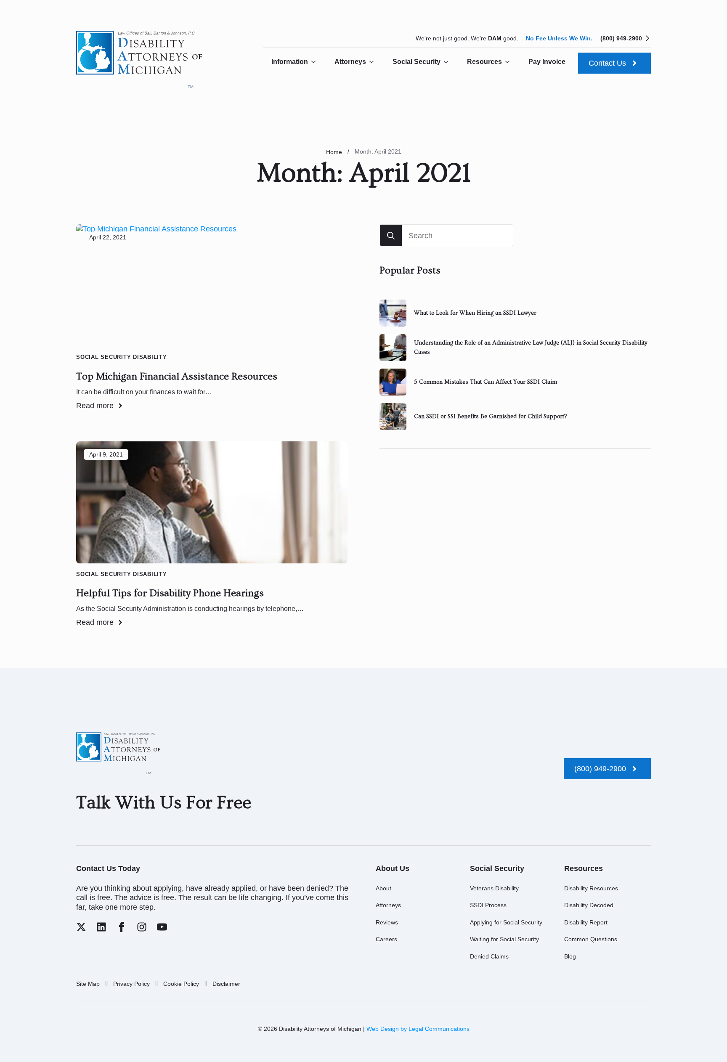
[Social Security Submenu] (448, 62)
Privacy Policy (131, 983)
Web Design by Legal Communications (418, 1028)
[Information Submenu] (316, 62)
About (383, 888)
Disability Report (586, 922)
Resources (484, 61)
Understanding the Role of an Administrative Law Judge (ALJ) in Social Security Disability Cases (530, 348)
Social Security (416, 61)
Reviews (387, 922)
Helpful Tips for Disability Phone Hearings (170, 593)
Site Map (88, 983)
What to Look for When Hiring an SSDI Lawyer (475, 313)
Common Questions (590, 939)
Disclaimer (226, 983)
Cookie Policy (181, 983)
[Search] (391, 236)
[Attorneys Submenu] (374, 62)
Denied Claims (489, 956)
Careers (386, 939)
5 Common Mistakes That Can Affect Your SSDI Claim (485, 382)
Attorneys (350, 61)
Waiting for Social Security (504, 939)
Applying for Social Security (506, 922)
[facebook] (122, 927)
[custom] (81, 927)
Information (289, 61)
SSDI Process (488, 905)
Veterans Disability (494, 888)
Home (334, 152)
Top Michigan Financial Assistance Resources (176, 376)
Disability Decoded (588, 905)
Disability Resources (591, 888)
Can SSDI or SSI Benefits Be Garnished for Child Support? (490, 416)
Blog (570, 956)
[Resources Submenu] (510, 62)
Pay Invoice (546, 61)
